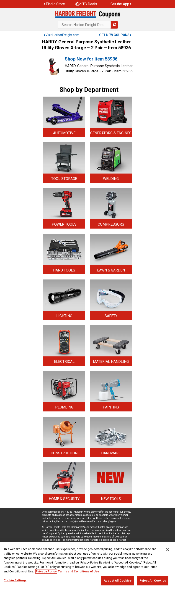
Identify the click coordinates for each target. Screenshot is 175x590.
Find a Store (55, 4)
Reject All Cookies (152, 580)
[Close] (168, 550)
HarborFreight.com (100, 540)
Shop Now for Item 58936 (91, 59)
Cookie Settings (15, 580)
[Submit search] (114, 25)
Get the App (120, 4)
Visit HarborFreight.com (62, 35)
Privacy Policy (46, 571)
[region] (87, 566)
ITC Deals (89, 4)
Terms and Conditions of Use (78, 571)
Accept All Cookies (117, 580)
